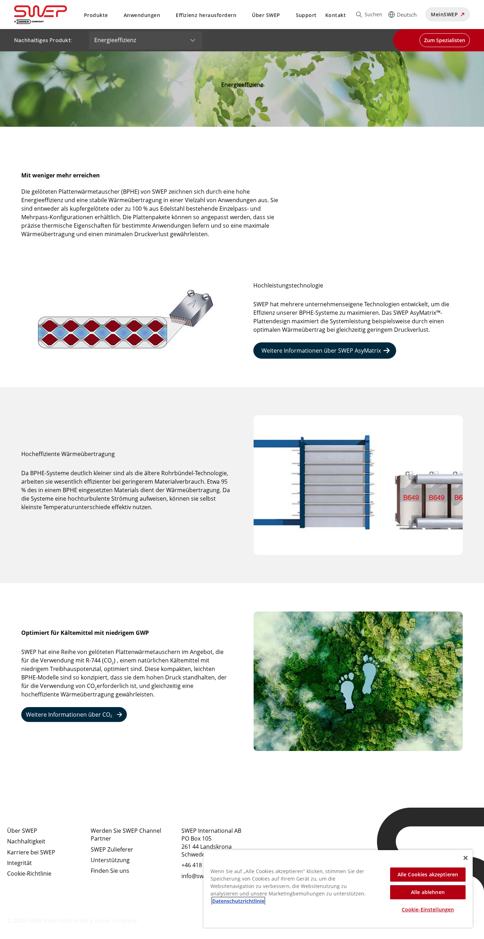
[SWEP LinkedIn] (280, 836)
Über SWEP (266, 15)
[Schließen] (465, 858)
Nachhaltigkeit (26, 841)
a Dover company (113, 920)
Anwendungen (142, 15)
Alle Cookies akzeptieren (428, 874)
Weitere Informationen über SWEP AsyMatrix (321, 350)
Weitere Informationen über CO (69, 715)
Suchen (373, 14)
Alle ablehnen (428, 892)
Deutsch (407, 14)
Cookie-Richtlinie (29, 873)
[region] (338, 888)
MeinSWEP (444, 14)
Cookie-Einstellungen (428, 909)
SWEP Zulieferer (112, 849)
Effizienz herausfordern (206, 15)
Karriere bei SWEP (31, 852)
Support (306, 15)
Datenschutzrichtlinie (238, 901)
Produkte (96, 15)
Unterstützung (110, 860)
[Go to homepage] (49, 14)
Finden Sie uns (110, 871)
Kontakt (335, 15)
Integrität (19, 863)
